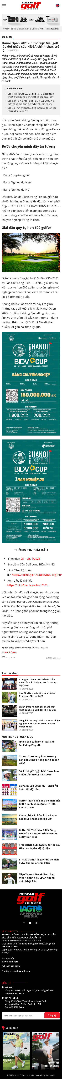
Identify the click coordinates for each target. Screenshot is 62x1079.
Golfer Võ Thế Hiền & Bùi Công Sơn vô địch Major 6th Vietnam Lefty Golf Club (38, 833)
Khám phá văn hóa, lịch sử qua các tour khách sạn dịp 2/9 (38, 817)
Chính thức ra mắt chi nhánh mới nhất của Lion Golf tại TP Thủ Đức (37, 708)
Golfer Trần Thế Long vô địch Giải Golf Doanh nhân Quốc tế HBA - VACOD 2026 (39, 804)
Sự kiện (7, 37)
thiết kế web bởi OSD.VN (31, 1078)
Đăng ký (52, 1015)
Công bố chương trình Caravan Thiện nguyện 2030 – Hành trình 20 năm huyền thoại (39, 723)
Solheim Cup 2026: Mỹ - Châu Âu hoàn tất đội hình (38, 787)
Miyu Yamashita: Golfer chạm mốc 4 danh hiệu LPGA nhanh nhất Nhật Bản (37, 878)
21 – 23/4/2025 (30, 558)
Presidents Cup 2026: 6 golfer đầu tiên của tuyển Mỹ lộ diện (39, 846)
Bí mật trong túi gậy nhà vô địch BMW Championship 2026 (39, 861)
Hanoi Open (10, 652)
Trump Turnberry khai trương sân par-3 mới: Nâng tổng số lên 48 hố (39, 760)
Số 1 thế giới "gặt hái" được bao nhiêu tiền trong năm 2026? (39, 772)
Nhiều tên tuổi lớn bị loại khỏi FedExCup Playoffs (37, 743)
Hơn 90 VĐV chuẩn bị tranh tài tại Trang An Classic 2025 (37, 695)
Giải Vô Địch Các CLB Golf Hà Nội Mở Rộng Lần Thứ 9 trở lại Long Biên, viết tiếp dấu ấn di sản (31, 95)
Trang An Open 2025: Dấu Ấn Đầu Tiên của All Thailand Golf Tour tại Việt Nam (38, 682)
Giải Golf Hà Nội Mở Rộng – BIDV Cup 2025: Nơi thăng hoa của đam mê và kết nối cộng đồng (31, 102)
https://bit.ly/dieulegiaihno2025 (27, 585)
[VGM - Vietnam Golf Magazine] (31, 6)
